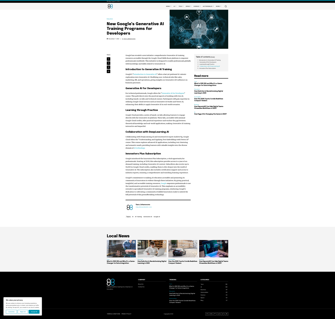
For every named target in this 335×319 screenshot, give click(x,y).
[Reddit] (218, 313)
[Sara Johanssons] (130, 207)
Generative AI (147, 216)
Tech (195, 81)
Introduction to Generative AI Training (210, 60)
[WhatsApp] (108, 71)
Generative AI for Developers (173, 93)
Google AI (157, 216)
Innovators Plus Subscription (207, 68)
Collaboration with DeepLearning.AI (210, 66)
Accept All (34, 311)
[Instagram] (211, 313)
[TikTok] (222, 313)
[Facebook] (108, 59)
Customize (11, 311)
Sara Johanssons (129, 39)
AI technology (139, 148)
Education (110, 19)
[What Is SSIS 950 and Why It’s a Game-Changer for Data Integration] (121, 248)
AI (132, 216)
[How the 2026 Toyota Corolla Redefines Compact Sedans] (182, 248)
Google (164, 183)
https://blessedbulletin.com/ (144, 207)
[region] (22, 306)
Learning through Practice (206, 64)
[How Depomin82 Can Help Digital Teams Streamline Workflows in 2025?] (213, 248)
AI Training (138, 216)
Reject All (22, 311)
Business (196, 104)
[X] (108, 63)
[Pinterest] (108, 67)
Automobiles (197, 97)
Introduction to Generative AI (145, 74)
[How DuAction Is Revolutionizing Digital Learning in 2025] (152, 248)
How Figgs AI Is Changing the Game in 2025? (210, 114)
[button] (225, 6)
